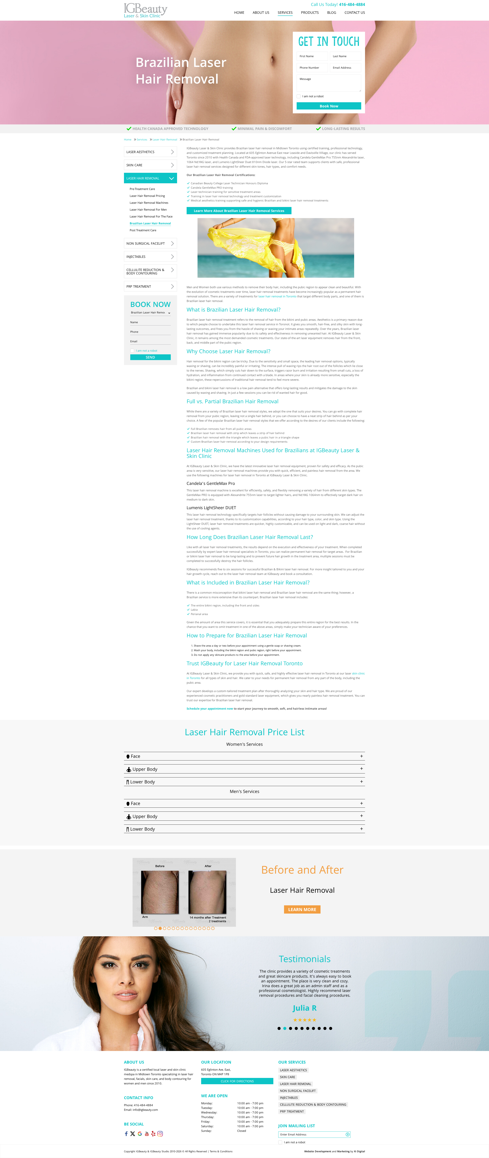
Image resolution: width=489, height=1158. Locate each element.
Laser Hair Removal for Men (148, 210)
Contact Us (355, 13)
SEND (150, 357)
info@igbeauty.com (145, 1110)
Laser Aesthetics (140, 152)
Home (239, 13)
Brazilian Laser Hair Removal (150, 223)
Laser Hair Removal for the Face (151, 216)
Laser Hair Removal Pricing (147, 196)
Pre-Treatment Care (142, 189)
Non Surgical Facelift (145, 244)
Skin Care (134, 165)
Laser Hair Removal (142, 179)
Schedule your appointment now (210, 709)
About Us (261, 13)
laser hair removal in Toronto (277, 296)
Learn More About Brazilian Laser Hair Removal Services (239, 211)
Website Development (317, 1152)
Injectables (135, 257)
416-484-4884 (352, 5)
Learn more (302, 910)
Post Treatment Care (143, 230)
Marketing (343, 1152)
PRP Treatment (138, 287)
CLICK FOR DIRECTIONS (237, 1081)
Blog (331, 13)
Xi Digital (359, 1152)
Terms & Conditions (221, 1152)
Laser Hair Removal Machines (149, 203)
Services (285, 13)
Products (310, 13)
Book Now (329, 107)
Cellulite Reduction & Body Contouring (145, 272)
